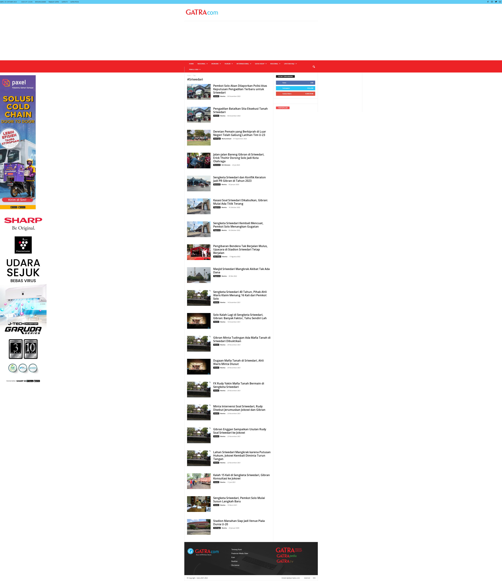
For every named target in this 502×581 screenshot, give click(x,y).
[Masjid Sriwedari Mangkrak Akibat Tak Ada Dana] (199, 275)
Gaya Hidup (259, 64)
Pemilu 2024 (193, 69)
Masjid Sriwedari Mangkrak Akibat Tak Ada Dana (241, 270)
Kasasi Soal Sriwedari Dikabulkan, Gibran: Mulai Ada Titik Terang (240, 201)
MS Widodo (226, 165)
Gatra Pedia (74, 2)
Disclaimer (235, 565)
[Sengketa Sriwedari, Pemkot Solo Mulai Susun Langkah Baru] (199, 504)
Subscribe (309, 94)
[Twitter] (496, 2)
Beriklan (234, 561)
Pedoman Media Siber (239, 553)
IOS (314, 578)
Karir (233, 557)
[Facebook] (487, 2)
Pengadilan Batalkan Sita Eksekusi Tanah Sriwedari (240, 110)
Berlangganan (40, 2)
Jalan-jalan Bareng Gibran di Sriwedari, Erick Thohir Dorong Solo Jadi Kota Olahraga (238, 158)
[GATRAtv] (287, 561)
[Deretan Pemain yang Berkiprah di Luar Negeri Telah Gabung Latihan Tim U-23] (199, 138)
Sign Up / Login (26, 2)
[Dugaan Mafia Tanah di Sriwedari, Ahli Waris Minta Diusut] (199, 367)
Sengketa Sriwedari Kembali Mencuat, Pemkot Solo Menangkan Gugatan (238, 224)
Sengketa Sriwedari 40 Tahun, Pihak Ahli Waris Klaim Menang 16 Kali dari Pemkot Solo (240, 295)
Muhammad (226, 139)
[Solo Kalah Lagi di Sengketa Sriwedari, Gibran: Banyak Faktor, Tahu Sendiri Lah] (199, 321)
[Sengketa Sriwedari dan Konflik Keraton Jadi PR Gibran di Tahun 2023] (199, 183)
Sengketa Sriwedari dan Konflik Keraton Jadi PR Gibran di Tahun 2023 (239, 179)
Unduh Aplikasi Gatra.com (291, 578)
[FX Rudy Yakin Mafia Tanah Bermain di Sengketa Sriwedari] (199, 389)
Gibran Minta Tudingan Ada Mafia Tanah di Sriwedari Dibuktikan (241, 339)
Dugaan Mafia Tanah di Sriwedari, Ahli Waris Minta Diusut (238, 362)
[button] (314, 67)
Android (307, 578)
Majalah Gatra (54, 2)
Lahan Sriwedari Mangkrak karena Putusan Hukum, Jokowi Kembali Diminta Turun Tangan (242, 455)
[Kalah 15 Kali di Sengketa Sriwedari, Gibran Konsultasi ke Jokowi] (199, 481)
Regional (274, 64)
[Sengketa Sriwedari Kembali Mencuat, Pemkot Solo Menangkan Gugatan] (199, 229)
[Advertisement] (251, 40)
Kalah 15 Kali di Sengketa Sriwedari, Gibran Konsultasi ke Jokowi (241, 476)
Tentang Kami (236, 550)
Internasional (242, 64)
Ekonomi (215, 64)
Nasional (201, 64)
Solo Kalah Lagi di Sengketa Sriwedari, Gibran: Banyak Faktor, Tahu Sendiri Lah (240, 316)
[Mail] (500, 2)
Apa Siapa (217, 256)
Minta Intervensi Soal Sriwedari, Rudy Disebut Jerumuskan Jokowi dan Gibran (239, 408)
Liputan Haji (289, 64)
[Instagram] (492, 2)
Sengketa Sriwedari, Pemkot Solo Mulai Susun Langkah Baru (239, 499)
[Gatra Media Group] (289, 550)
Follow (310, 88)
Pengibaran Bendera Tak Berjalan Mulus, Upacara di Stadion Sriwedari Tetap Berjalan (240, 249)
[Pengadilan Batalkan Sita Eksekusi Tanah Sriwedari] (199, 115)
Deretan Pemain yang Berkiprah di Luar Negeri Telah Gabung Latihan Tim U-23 (239, 133)
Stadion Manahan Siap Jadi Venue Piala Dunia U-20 (239, 522)
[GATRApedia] (287, 556)
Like (311, 83)
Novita (223, 96)
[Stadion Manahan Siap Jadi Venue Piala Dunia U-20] (199, 527)
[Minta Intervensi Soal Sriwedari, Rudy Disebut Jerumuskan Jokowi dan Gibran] (199, 412)
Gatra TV (65, 2)
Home (191, 64)
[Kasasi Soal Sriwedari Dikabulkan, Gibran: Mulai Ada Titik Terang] (199, 206)
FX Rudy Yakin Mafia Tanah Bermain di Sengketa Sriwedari (238, 385)
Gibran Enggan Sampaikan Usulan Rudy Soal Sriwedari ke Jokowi (239, 430)
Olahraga (217, 138)
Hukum (227, 64)
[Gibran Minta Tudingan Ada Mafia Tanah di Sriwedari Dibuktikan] (199, 344)
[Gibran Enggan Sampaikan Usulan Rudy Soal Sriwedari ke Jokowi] (199, 435)
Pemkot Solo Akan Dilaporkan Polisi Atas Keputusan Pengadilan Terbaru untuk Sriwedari (240, 89)
